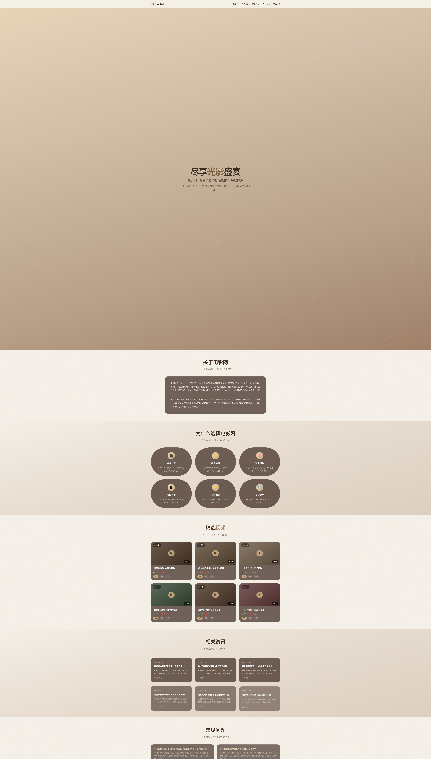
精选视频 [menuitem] (255, 4)
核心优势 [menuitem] (245, 4)
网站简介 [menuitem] (234, 4)
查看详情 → (158, 678)
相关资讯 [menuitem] (266, 4)
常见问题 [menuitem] (276, 4)
